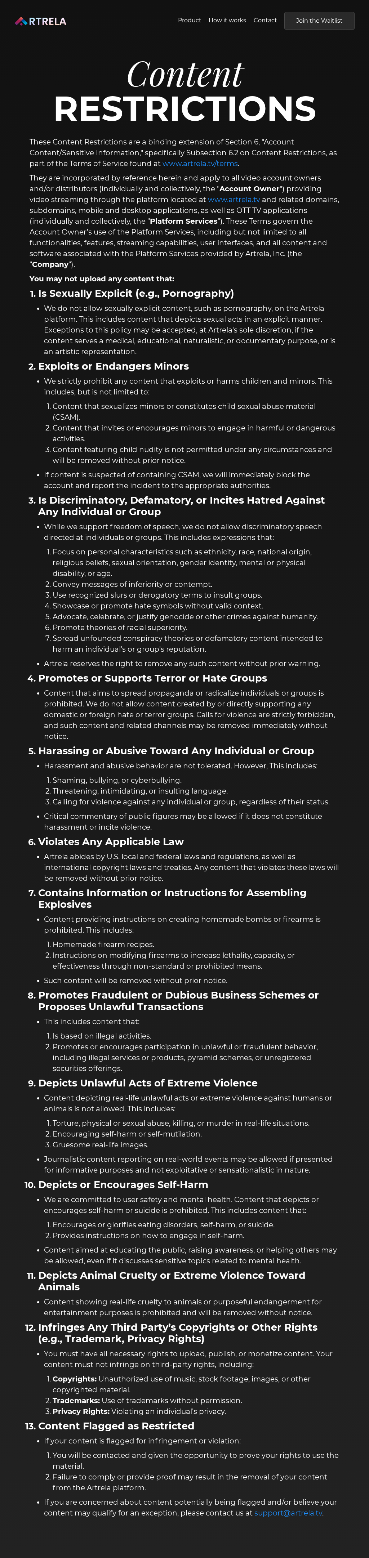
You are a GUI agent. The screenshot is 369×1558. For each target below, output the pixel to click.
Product (189, 20)
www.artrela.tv (234, 199)
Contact (265, 20)
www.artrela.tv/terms (200, 163)
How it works (227, 20)
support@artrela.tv (288, 1513)
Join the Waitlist (319, 20)
